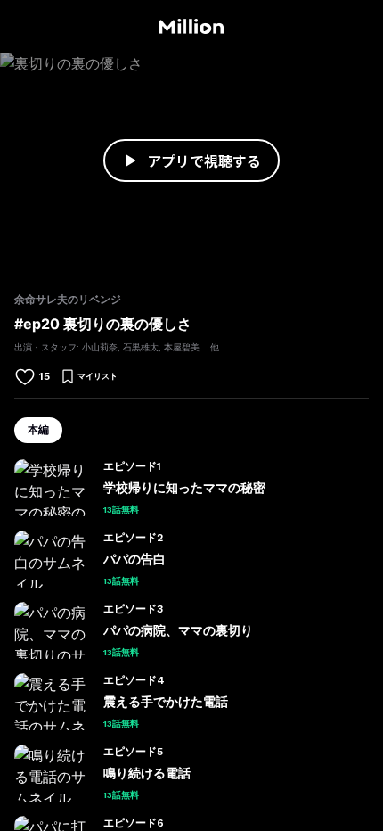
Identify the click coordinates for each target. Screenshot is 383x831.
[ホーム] (191, 27)
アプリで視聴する (204, 160)
